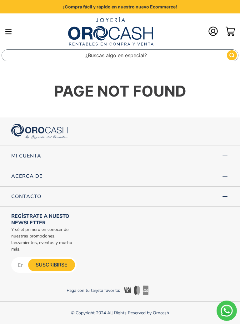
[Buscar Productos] (232, 55)
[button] (120, 156)
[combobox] (120, 55)
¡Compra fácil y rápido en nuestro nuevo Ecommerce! (120, 6)
